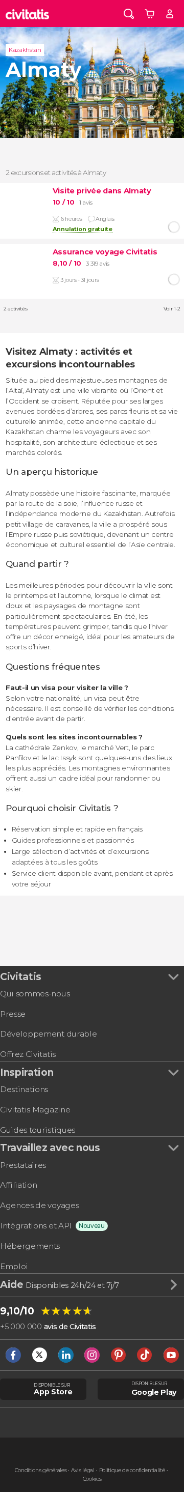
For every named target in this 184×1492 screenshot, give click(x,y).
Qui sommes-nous (35, 993)
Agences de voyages (39, 1205)
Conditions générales (41, 1470)
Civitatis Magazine (35, 1109)
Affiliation (18, 1185)
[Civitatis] (27, 13)
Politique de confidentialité (132, 1470)
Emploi (14, 1266)
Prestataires (23, 1165)
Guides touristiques (37, 1130)
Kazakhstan (25, 49)
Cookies (92, 1479)
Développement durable (48, 1034)
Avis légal (83, 1470)
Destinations (24, 1089)
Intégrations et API (36, 1225)
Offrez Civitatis (28, 1054)
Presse (13, 1014)
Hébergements (30, 1246)
